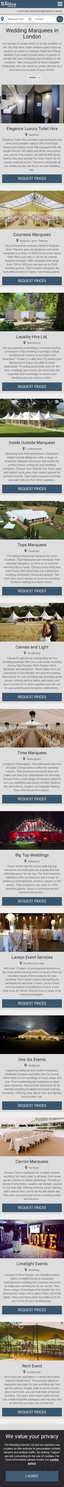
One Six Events (32, 1059)
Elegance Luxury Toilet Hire (32, 128)
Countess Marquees (32, 234)
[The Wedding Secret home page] (9, 4)
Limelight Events (32, 1263)
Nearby (32, 77)
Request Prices (32, 179)
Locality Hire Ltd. (32, 336)
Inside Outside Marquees (32, 442)
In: (30, 19)
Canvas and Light (32, 647)
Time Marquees (32, 752)
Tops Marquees (32, 544)
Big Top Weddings (32, 855)
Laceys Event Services (32, 957)
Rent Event (32, 1366)
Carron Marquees (32, 1161)
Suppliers (23, 11)
